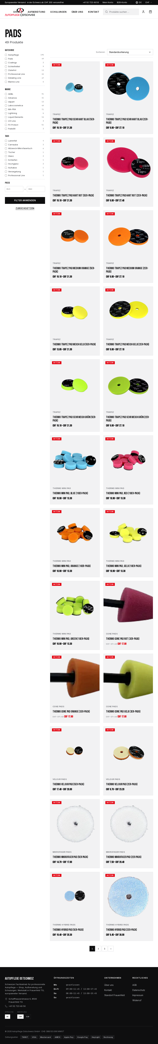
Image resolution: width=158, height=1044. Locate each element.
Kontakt (93, 12)
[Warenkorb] (150, 12)
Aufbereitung (36, 12)
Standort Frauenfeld (114, 995)
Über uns (77, 12)
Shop (16, 12)
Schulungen (58, 12)
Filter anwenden (25, 200)
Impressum (137, 995)
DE (7, 1017)
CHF (20, 1017)
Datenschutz (138, 990)
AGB (134, 985)
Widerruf (136, 1000)
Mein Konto (108, 2)
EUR (27, 1017)
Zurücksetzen (25, 208)
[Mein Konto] (143, 12)
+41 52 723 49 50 (91, 2)
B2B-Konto (122, 2)
